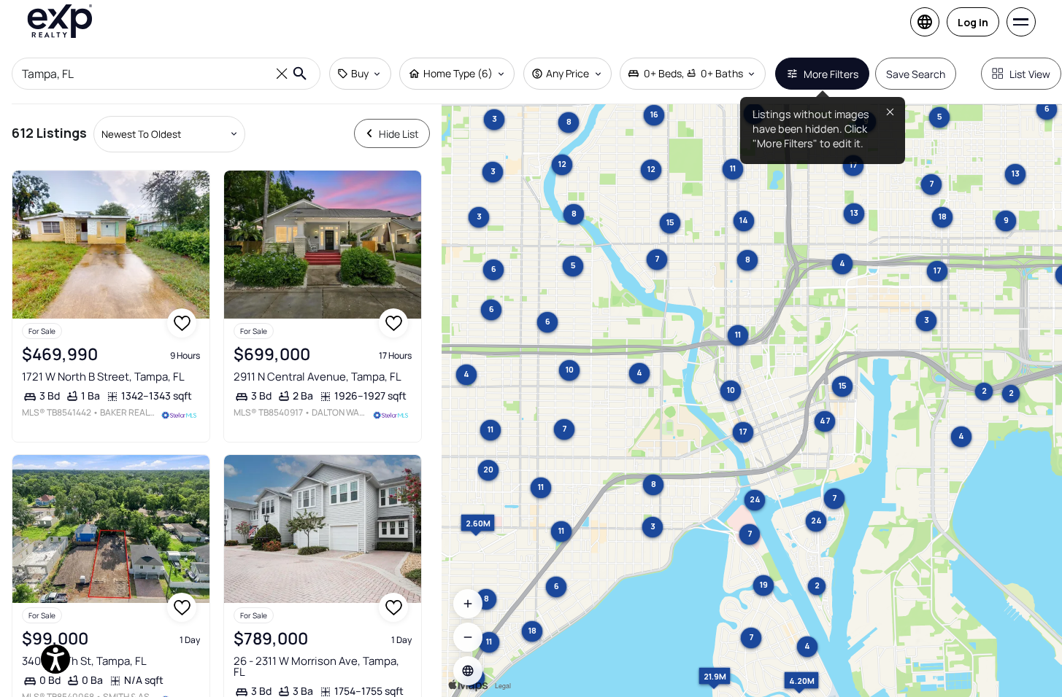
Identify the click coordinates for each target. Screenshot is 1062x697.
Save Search (915, 74)
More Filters (831, 74)
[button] (467, 670)
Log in (973, 22)
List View (1029, 74)
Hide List (399, 134)
